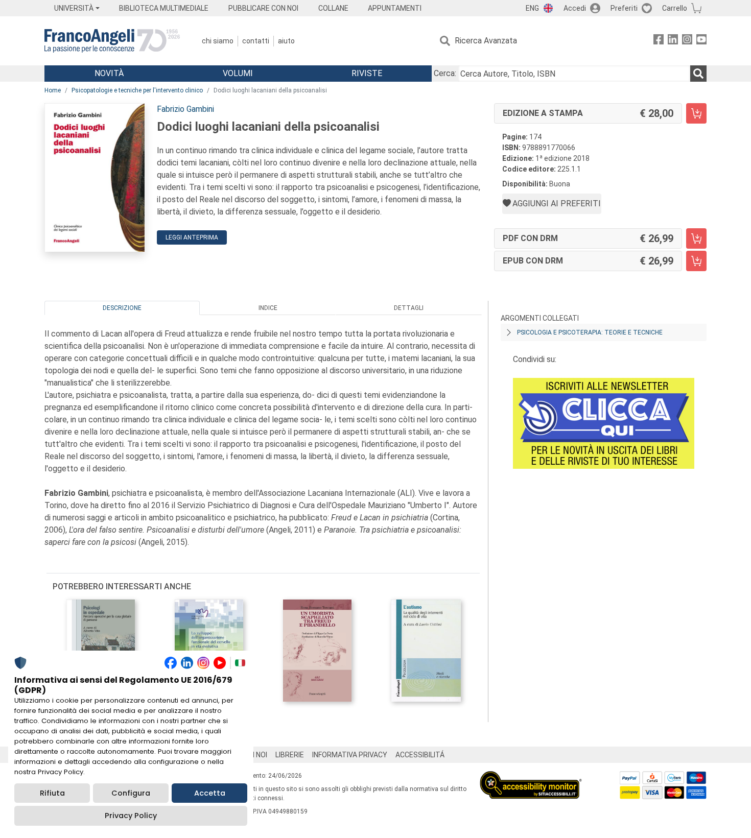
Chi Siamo (217, 41)
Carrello (674, 8)
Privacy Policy (131, 815)
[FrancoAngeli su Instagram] (687, 41)
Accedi (575, 8)
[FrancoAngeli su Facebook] (658, 41)
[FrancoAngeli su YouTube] (701, 41)
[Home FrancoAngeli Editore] (112, 41)
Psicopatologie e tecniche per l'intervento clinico (137, 90)
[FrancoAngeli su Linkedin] (673, 41)
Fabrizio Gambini (185, 109)
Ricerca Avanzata (486, 40)
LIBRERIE (289, 755)
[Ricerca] (698, 73)
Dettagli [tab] (409, 308)
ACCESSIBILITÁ (419, 755)
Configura (130, 793)
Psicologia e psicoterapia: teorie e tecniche (590, 332)
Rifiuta (52, 793)
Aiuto (286, 41)
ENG (532, 8)
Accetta (209, 793)
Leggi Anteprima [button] (192, 237)
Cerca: (445, 73)
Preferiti (624, 8)
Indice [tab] (268, 308)
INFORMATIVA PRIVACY (349, 755)
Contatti (255, 41)
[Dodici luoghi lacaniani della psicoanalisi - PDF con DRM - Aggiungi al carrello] (696, 238)
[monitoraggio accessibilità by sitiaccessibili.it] (531, 777)
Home (52, 90)
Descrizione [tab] (122, 308)
